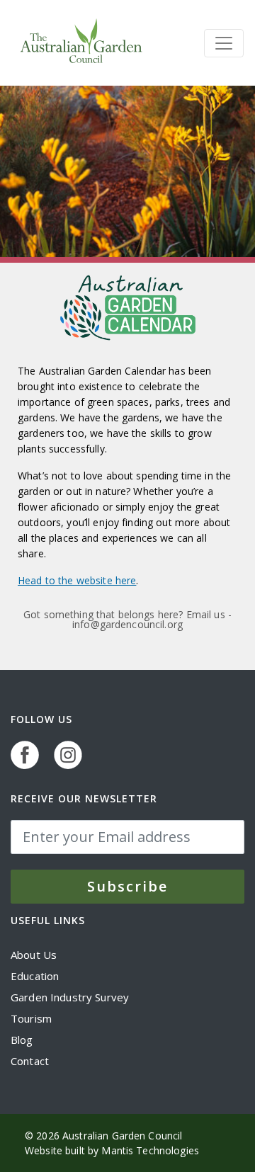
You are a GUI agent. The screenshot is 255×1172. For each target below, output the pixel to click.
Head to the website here (77, 580)
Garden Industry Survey (70, 997)
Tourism (31, 1018)
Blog (22, 1039)
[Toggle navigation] (224, 43)
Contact (30, 1061)
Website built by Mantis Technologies (112, 1150)
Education (35, 976)
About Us (34, 955)
